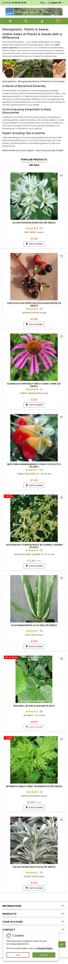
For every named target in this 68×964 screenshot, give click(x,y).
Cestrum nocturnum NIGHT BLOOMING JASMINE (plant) (34, 546)
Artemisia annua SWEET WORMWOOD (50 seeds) (34, 786)
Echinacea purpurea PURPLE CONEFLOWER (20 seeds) (34, 385)
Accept (44, 954)
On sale (34, 165)
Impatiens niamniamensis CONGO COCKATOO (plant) (34, 465)
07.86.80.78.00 (19, 2)
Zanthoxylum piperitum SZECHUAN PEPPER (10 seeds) (34, 304)
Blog (42, 2)
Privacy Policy (45, 948)
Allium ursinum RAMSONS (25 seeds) (34, 222)
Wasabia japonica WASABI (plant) (34, 705)
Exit (17, 954)
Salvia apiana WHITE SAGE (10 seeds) (34, 866)
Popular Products (34, 159)
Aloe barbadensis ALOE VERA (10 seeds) (34, 625)
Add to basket (34, 243)
